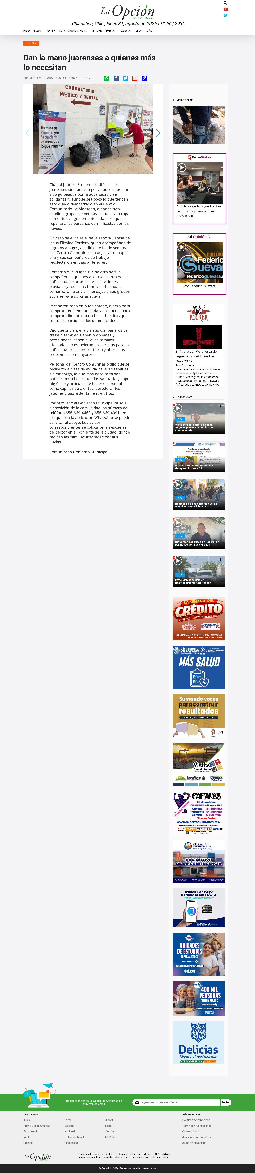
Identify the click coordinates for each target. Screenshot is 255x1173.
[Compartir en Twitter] (125, 78)
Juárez (50, 29)
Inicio (26, 29)
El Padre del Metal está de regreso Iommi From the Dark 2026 (196, 356)
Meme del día (184, 100)
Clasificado (71, 1143)
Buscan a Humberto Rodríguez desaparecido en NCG (194, 467)
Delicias (97, 29)
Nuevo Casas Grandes (73, 29)
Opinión (28, 1143)
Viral (139, 29)
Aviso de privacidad (194, 1143)
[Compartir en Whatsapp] (106, 78)
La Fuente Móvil (74, 1137)
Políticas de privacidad (196, 1120)
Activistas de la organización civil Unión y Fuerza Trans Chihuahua (199, 211)
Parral (110, 29)
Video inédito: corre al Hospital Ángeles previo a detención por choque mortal (194, 427)
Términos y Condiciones (196, 1125)
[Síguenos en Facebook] (226, 22)
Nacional (125, 29)
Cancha (109, 1131)
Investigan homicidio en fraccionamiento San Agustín (193, 581)
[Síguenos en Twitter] (226, 15)
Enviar (225, 1102)
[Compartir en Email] (134, 78)
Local (38, 29)
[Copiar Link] (144, 78)
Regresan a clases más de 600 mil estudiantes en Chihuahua (196, 505)
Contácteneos (190, 1131)
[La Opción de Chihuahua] (127, 7)
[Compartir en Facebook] (116, 78)
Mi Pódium (111, 1137)
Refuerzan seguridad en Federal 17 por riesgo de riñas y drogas (197, 543)
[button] (158, 133)
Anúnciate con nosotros (196, 1137)
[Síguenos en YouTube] (226, 9)
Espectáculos (31, 1131)
